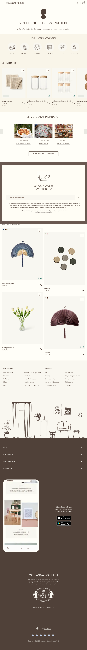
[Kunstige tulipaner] (22, 318)
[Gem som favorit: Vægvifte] (82, 299)
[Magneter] (64, 258)
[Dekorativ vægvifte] (22, 254)
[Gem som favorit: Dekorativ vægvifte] (40, 231)
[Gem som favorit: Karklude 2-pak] (23, 70)
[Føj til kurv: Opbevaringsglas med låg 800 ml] (49, 103)
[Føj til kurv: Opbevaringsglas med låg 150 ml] (74, 103)
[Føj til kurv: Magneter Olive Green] (83, 290)
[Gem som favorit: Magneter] (82, 235)
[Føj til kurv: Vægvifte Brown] (83, 354)
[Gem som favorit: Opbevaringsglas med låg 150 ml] (73, 70)
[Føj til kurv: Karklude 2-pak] (24, 103)
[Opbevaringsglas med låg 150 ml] (64, 83)
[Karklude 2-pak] (13, 83)
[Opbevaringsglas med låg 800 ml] (39, 83)
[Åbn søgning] (78, 3)
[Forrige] (1, 131)
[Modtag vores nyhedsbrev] (78, 197)
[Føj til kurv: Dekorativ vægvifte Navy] (41, 285)
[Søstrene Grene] (15, 3)
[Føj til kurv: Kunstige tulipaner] (41, 349)
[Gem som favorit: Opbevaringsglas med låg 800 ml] (48, 70)
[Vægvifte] (64, 322)
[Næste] (85, 131)
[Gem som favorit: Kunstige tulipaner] (40, 295)
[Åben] (3, 3)
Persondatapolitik (61, 207)
